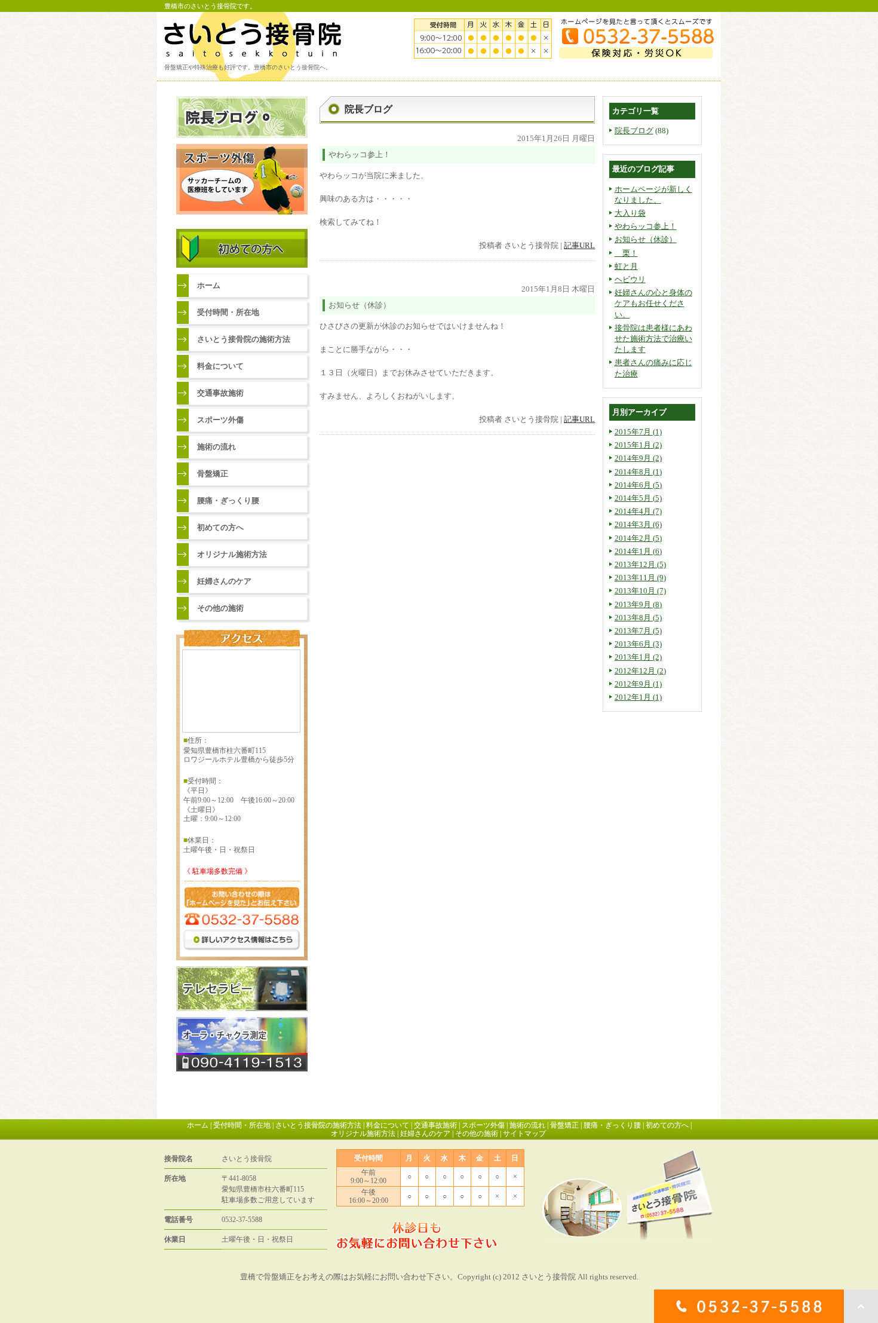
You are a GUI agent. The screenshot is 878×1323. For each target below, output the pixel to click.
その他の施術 (220, 608)
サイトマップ (524, 1133)
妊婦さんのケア (224, 581)
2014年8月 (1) (638, 471)
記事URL (579, 245)
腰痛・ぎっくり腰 (228, 500)
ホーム (208, 285)
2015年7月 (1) (638, 431)
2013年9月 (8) (638, 604)
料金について (220, 366)
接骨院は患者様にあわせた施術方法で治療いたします (653, 338)
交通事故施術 (220, 392)
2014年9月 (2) (638, 458)
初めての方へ (220, 527)
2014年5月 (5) (638, 498)
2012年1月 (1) (638, 697)
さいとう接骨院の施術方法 (243, 339)
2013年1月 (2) (638, 657)
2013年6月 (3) (638, 643)
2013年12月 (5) (640, 564)
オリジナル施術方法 (232, 554)
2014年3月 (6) (638, 524)
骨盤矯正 (212, 473)
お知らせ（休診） (646, 239)
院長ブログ (634, 130)
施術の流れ (216, 446)
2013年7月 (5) (638, 630)
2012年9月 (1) (638, 683)
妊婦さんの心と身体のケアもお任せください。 (653, 303)
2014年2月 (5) (638, 538)
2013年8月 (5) (638, 617)
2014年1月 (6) (638, 551)
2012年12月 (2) (640, 670)
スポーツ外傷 (220, 419)
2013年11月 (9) (640, 577)
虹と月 (626, 266)
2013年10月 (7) (640, 590)
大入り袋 (630, 213)
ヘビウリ (630, 279)
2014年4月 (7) (638, 511)
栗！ (626, 253)
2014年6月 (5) (638, 484)
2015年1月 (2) (638, 444)
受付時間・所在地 (228, 312)
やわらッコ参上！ (646, 226)
